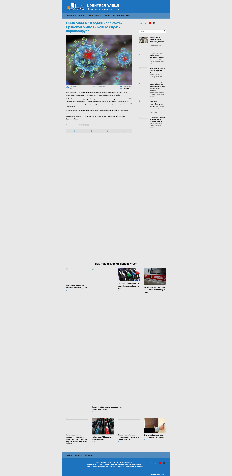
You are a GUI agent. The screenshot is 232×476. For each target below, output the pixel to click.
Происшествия (109, 15)
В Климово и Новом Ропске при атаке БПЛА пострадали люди (154, 290)
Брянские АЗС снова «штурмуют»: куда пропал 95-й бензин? (107, 408)
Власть (81, 15)
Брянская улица (103, 5)
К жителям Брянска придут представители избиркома (154, 436)
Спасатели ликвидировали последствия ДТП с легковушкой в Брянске (157, 103)
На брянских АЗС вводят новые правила (101, 438)
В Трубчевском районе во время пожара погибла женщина (157, 119)
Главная (69, 455)
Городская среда (93, 15)
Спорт (128, 15)
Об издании (89, 455)
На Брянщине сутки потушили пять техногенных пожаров (157, 55)
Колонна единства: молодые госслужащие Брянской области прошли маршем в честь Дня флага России (76, 439)
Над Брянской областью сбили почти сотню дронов (76, 286)
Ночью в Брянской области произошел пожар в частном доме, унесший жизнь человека (157, 86)
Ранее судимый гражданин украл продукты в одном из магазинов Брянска (157, 40)
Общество (70, 15)
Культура (120, 15)
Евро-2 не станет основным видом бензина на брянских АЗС (128, 286)
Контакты (78, 455)
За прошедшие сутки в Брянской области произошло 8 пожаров (157, 70)
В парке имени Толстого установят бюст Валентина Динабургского (128, 437)
